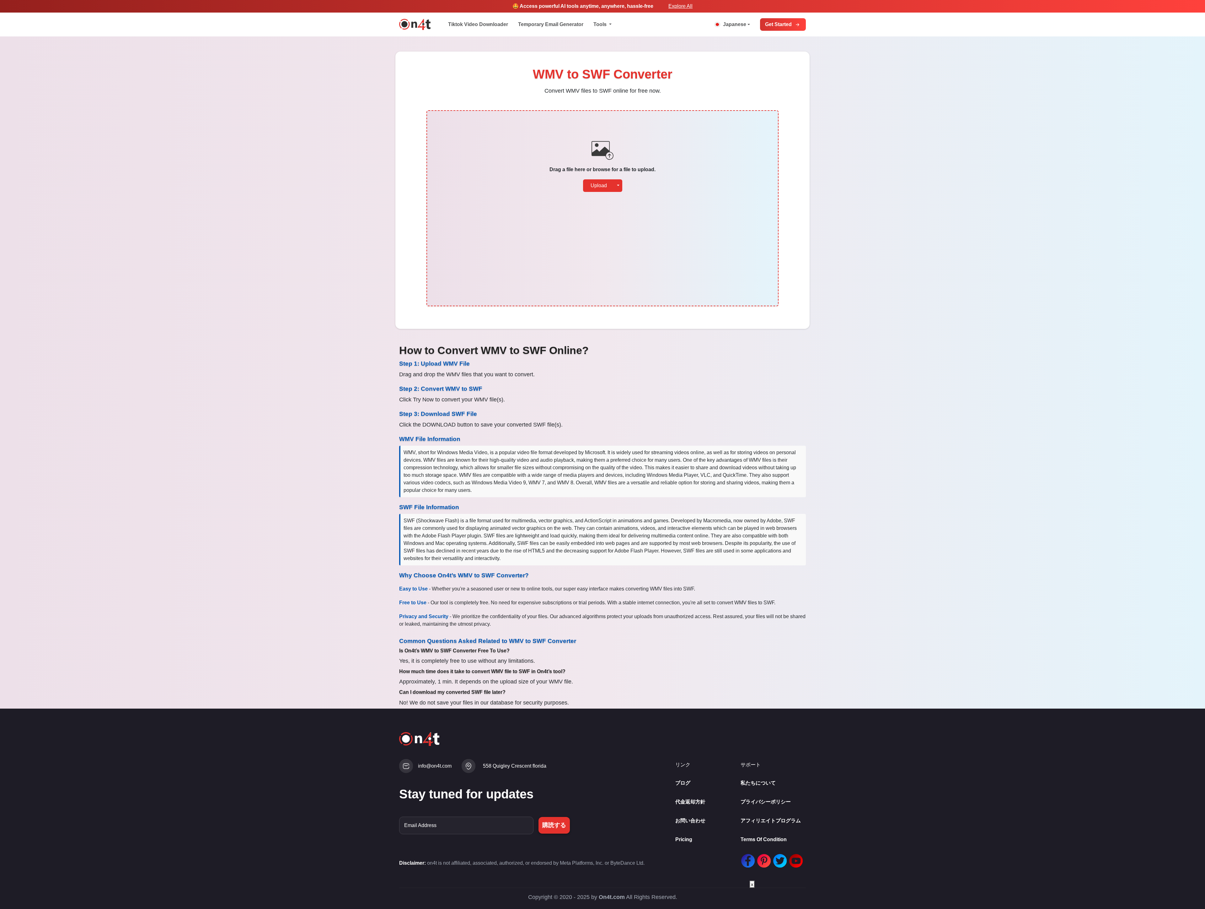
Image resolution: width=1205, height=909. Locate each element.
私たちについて (758, 783)
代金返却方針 (690, 801)
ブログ (682, 783)
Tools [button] (600, 24)
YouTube (794, 860)
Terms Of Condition (764, 839)
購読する (554, 825)
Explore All (680, 6)
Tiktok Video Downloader (478, 24)
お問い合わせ (690, 820)
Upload (599, 185)
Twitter (778, 860)
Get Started (778, 24)
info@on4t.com (435, 766)
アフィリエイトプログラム (771, 820)
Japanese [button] (734, 24)
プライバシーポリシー (766, 801)
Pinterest (762, 860)
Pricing (683, 839)
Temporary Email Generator (550, 24)
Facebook (746, 860)
